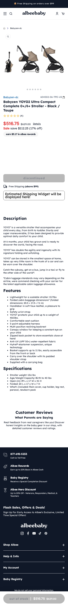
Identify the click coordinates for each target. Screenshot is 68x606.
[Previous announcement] (4, 4)
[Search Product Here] (11, 13)
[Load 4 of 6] (35, 89)
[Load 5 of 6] (38, 89)
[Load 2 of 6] (30, 89)
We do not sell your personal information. (34, 590)
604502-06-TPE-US (51, 97)
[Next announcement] (63, 4)
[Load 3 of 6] (32, 89)
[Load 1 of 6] (27, 89)
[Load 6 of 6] (40, 89)
